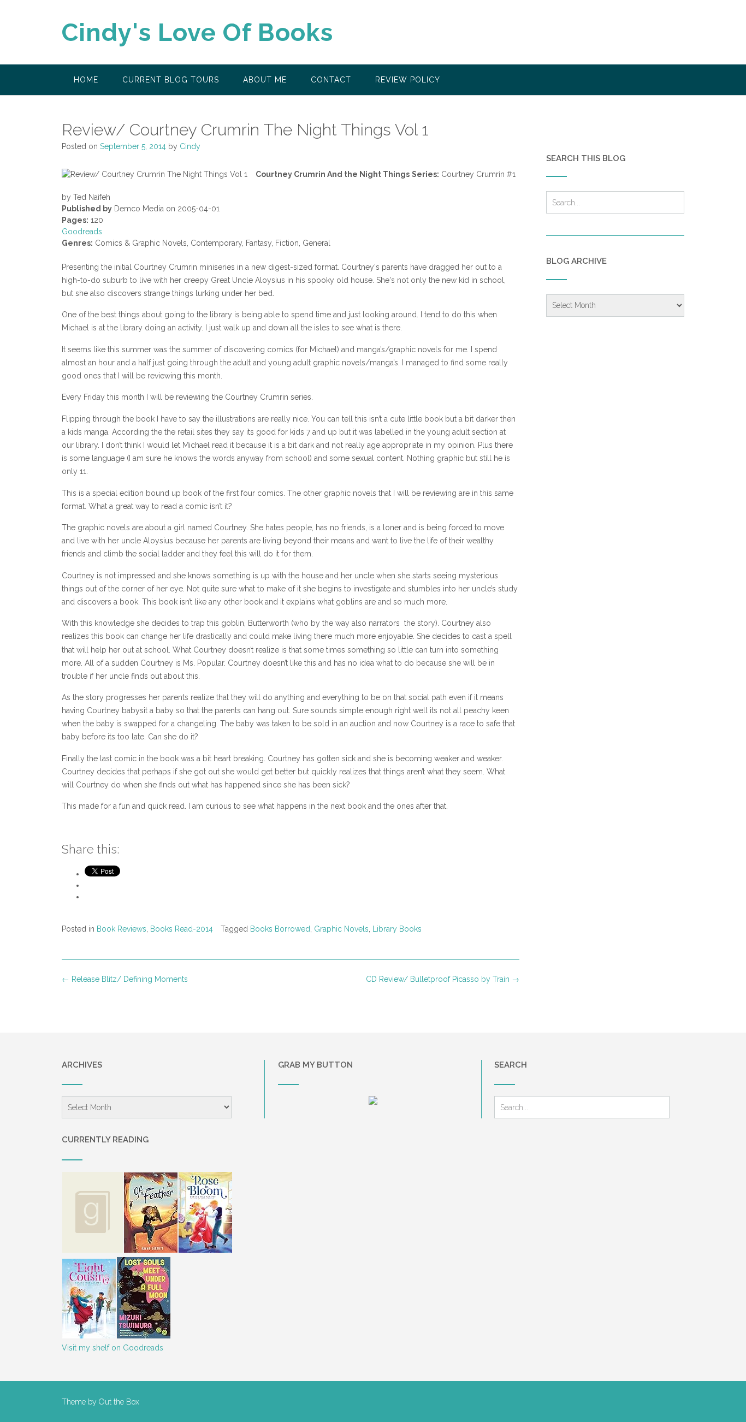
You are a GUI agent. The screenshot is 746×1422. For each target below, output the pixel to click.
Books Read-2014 (181, 929)
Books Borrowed (280, 929)
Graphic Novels (341, 929)
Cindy (190, 146)
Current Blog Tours (170, 79)
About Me (265, 79)
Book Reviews (121, 929)
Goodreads (82, 231)
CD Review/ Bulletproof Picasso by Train (442, 979)
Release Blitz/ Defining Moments (125, 979)
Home (86, 79)
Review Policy (407, 79)
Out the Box (119, 1401)
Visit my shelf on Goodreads (112, 1347)
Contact (331, 79)
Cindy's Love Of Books (197, 32)
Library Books (397, 929)
